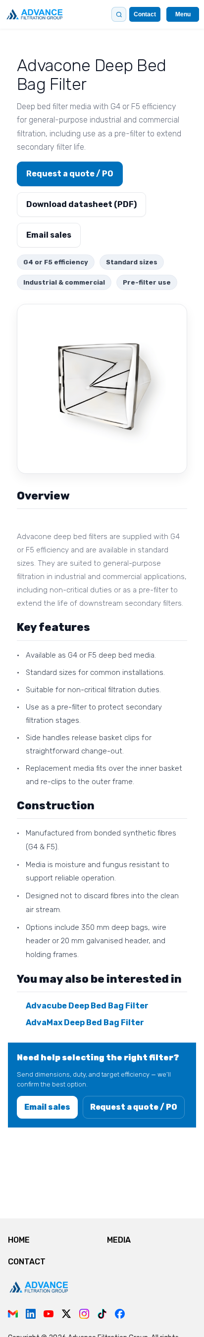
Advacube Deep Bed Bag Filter (87, 1005)
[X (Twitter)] (66, 1314)
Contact (145, 14)
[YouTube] (48, 1314)
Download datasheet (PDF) (81, 204)
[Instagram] (84, 1314)
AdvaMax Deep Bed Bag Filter (85, 1022)
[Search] (118, 14)
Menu (183, 14)
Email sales (48, 235)
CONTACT (27, 1261)
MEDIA (119, 1240)
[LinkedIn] (31, 1314)
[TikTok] (102, 1314)
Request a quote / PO (69, 173)
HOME (19, 1240)
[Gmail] (13, 1314)
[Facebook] (120, 1314)
